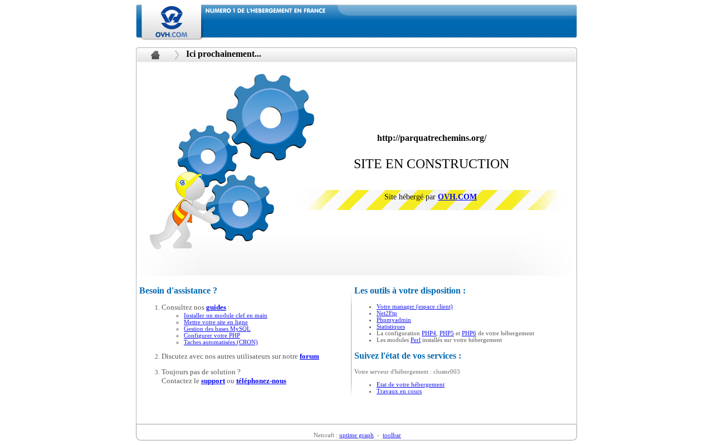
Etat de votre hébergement (411, 384)
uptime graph (356, 435)
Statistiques (391, 326)
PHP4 (429, 333)
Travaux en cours (399, 391)
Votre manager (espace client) (415, 306)
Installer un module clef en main (225, 315)
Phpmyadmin (394, 319)
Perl (416, 339)
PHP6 (469, 333)
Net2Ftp (387, 313)
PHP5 (446, 333)
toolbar (392, 435)
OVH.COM (457, 197)
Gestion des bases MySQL (217, 328)
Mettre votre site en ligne (216, 322)
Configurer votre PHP (212, 335)
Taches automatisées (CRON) (221, 342)
